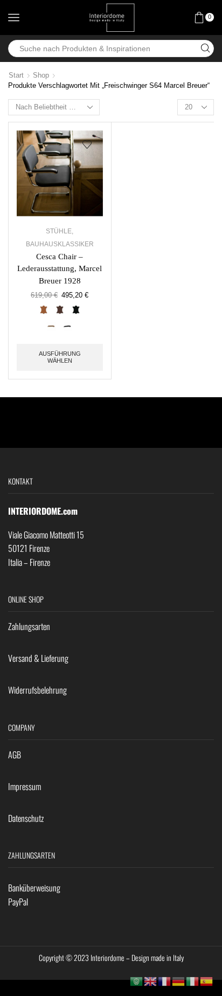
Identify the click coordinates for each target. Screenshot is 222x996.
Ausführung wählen (60, 357)
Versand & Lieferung (38, 658)
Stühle (59, 231)
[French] (165, 981)
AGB (14, 754)
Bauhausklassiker (60, 244)
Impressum (24, 786)
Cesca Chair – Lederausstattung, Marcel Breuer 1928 (59, 268)
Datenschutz (26, 818)
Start (16, 75)
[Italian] (193, 981)
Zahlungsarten (29, 626)
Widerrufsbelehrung (37, 689)
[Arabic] (137, 981)
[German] (179, 981)
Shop (41, 75)
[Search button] (205, 48)
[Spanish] (207, 981)
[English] (151, 981)
